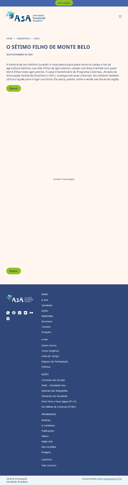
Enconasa (47, 321)
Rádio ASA (47, 441)
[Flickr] (31, 312)
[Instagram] (19, 312)
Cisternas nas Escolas (53, 380)
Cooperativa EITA (112, 478)
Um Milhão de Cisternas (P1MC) (59, 406)
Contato (46, 326)
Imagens (46, 452)
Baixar (14, 88)
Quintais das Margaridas (55, 390)
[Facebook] (14, 312)
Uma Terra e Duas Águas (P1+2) (59, 401)
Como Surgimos (50, 350)
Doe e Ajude (64, 2)
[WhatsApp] (8, 312)
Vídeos (45, 436)
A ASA (45, 300)
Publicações (48, 430)
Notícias (46, 420)
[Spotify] (8, 318)
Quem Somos (49, 345)
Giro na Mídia (49, 446)
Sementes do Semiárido (55, 396)
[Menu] (120, 16)
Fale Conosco (49, 465)
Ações (45, 310)
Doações (46, 332)
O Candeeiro (48, 425)
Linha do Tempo (50, 356)
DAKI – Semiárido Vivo (54, 385)
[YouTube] (25, 312)
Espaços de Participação (55, 361)
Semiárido (47, 305)
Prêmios (46, 366)
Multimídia (47, 316)
